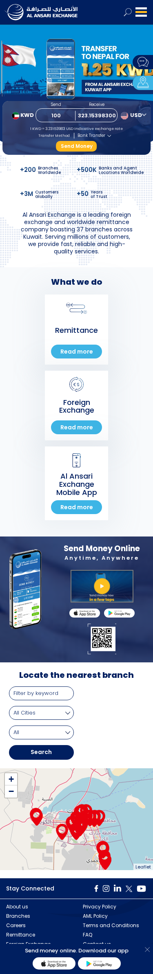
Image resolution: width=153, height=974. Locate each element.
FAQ (87, 934)
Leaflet (143, 867)
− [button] (11, 791)
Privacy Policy (99, 906)
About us (17, 906)
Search (41, 752)
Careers (16, 925)
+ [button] (11, 779)
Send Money (77, 146)
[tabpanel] (76, 85)
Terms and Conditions (111, 925)
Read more (76, 351)
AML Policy (95, 915)
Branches (18, 915)
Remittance (20, 934)
